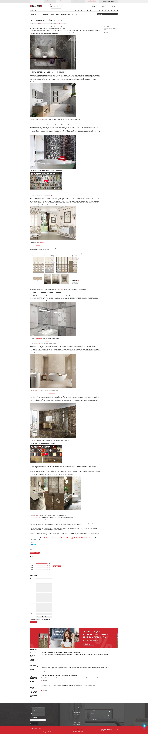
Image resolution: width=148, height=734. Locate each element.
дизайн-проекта (60, 289)
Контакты (93, 713)
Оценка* (31, 581)
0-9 (36, 10)
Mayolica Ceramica (41, 242)
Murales (35, 515)
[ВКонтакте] (32, 544)
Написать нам (34, 717)
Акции (109, 709)
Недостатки (32, 603)
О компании (93, 707)
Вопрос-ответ (110, 717)
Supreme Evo (37, 517)
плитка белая (39, 343)
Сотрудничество (111, 711)
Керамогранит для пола (77, 708)
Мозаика (52, 14)
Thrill (35, 440)
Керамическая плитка (35, 14)
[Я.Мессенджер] (35, 544)
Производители (111, 707)
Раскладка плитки (94, 717)
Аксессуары (74, 14)
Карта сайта (110, 719)
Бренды (31, 10)
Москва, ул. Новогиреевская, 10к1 (57, 5)
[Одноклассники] (33, 544)
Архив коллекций (76, 724)
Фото (31, 616)
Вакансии (93, 710)
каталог (52, 124)
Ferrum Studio (115, 729)
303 (39, 192)
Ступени (57, 14)
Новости (92, 708)
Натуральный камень (65, 14)
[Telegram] (30, 544)
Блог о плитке (93, 716)
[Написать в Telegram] (144, 726)
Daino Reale (38, 244)
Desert (35, 390)
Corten (38, 519)
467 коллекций (52, 392)
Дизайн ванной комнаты (34, 552)
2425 (49, 195)
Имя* (31, 578)
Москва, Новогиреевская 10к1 (37, 707)
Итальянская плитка (77, 717)
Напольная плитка (76, 714)
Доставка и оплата (111, 713)
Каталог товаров (76, 707)
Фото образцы (94, 719)
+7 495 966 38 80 (92, 0)
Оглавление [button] (106, 26)
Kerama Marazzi (39, 338)
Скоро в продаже (76, 722)
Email (31, 613)
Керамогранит (45, 14)
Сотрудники (93, 711)
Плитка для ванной (77, 710)
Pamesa (40, 121)
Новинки (75, 720)
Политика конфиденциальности (35, 729)
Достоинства (32, 593)
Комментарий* (32, 584)
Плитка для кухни (76, 712)
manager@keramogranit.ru (56, 7)
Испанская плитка (76, 716)
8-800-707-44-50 (92, 2)
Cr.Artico (40, 119)
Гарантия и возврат (111, 715)
